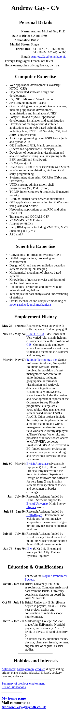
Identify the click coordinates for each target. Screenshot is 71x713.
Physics (31, 507)
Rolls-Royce (34, 515)
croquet (40, 669)
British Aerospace (37, 463)
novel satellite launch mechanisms (30, 304)
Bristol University (37, 503)
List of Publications (14, 687)
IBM (29, 548)
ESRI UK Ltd (35, 334)
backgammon (25, 669)
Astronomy (8, 669)
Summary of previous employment (23, 683)
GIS (29, 344)
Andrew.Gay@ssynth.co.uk (48, 56)
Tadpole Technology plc (41, 359)
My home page (14, 698)
